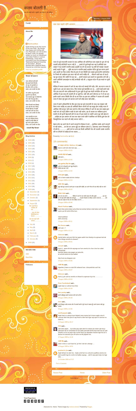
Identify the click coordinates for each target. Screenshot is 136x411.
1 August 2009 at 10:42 (65, 159)
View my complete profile (34, 69)
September (34, 200)
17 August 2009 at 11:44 (65, 337)
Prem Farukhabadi (64, 283)
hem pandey (62, 292)
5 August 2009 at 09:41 (65, 242)
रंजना (59, 326)
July (31, 224)
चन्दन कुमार (61, 175)
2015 (30, 172)
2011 (30, 183)
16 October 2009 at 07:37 (66, 359)
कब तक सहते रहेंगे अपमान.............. (35, 220)
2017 (30, 166)
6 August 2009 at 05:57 (65, 270)
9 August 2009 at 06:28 (65, 298)
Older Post (106, 373)
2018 (30, 163)
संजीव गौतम (61, 184)
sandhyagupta (62, 313)
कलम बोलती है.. (36, 8)
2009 (30, 189)
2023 (30, 149)
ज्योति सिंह (61, 265)
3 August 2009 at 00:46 (65, 202)
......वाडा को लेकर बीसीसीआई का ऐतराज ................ (35, 214)
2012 (30, 180)
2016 (30, 169)
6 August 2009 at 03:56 (65, 260)
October (33, 197)
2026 (30, 140)
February (33, 236)
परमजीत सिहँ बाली (63, 154)
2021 (30, 154)
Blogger (89, 407)
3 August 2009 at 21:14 (65, 230)
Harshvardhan (33, 44)
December (33, 192)
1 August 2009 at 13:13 (65, 180)
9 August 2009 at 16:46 (65, 309)
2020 (30, 157)
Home (82, 373)
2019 (30, 160)
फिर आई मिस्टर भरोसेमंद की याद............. (33, 207)
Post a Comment (61, 363)
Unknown (61, 234)
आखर (27, 254)
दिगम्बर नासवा (61, 193)
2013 (30, 178)
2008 (30, 242)
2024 (30, 146)
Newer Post (57, 373)
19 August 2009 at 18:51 (65, 346)
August (32, 203)
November (33, 195)
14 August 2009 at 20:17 (65, 322)
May (31, 227)
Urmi (59, 302)
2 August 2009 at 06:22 (65, 189)
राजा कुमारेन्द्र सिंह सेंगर (64, 163)
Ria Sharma (62, 225)
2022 (30, 151)
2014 (30, 175)
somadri (61, 246)
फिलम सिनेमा (29, 257)
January (33, 239)
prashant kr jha (63, 350)
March (32, 233)
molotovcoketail (74, 407)
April (31, 230)
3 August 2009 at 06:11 (65, 221)
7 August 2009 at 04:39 (65, 288)
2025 (30, 143)
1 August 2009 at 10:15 (65, 150)
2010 (30, 186)
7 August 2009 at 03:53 (65, 279)
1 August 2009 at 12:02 (65, 171)
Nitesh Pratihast (63, 206)
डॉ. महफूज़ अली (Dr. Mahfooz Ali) (68, 145)
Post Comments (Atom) (86, 378)
